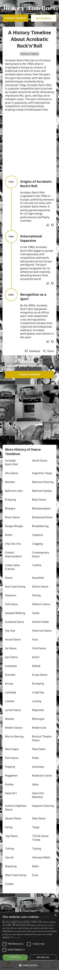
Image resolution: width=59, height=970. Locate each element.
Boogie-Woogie (14, 526)
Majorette (38, 710)
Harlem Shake (40, 622)
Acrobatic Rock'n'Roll (11, 462)
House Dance (13, 639)
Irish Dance (39, 648)
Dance (8, 577)
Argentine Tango (42, 473)
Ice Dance (11, 648)
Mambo (9, 719)
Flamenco (10, 595)
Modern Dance (13, 727)
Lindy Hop (38, 692)
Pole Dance (11, 758)
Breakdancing (40, 526)
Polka (35, 758)
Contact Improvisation (13, 554)
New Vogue (12, 749)
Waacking (11, 866)
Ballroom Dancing (42, 482)
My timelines (43, 18)
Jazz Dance (11, 657)
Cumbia (36, 565)
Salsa (35, 784)
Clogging (37, 543)
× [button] (55, 915)
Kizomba (10, 674)
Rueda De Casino (42, 775)
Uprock (9, 857)
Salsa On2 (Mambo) (38, 795)
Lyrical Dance (13, 710)
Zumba (9, 884)
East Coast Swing (15, 586)
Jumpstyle (11, 666)
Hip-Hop (10, 630)
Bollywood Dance (42, 517)
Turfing (9, 848)
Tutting (36, 848)
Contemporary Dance (41, 554)
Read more (16, 937)
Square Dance (13, 818)
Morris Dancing (14, 736)
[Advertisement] (29, 143)
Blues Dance (12, 517)
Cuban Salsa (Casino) (12, 567)
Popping (10, 766)
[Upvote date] (47, 225)
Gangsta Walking (15, 613)
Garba (35, 613)
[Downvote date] (52, 225)
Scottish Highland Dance (16, 807)
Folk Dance (11, 604)
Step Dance (38, 818)
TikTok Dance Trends (40, 837)
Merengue (38, 719)
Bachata (10, 482)
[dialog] (29, 941)
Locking (36, 701)
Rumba (9, 784)
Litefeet (9, 701)
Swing (8, 827)
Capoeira (37, 535)
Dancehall (38, 577)
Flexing (36, 595)
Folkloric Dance (41, 604)
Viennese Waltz (41, 857)
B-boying (10, 499)
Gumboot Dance (14, 622)
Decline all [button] (43, 957)
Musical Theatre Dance (42, 738)
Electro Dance (40, 586)
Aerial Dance (39, 460)
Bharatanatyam (41, 508)
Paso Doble (38, 749)
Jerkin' (36, 657)
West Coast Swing (15, 875)
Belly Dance (39, 499)
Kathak (36, 666)
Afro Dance (11, 473)
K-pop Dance (39, 674)
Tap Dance (11, 836)
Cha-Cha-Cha (13, 543)
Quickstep (38, 766)
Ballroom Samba (42, 490)
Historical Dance (42, 630)
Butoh (8, 535)
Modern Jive (39, 727)
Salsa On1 (11, 793)
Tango (35, 827)
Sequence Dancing (43, 805)
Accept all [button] (15, 957)
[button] (29, 965)
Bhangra (10, 508)
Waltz (35, 866)
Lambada (10, 692)
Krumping (38, 683)
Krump (9, 683)
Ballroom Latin (14, 490)
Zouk (35, 875)
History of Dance (29, 53)
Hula (35, 639)
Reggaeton (11, 775)
